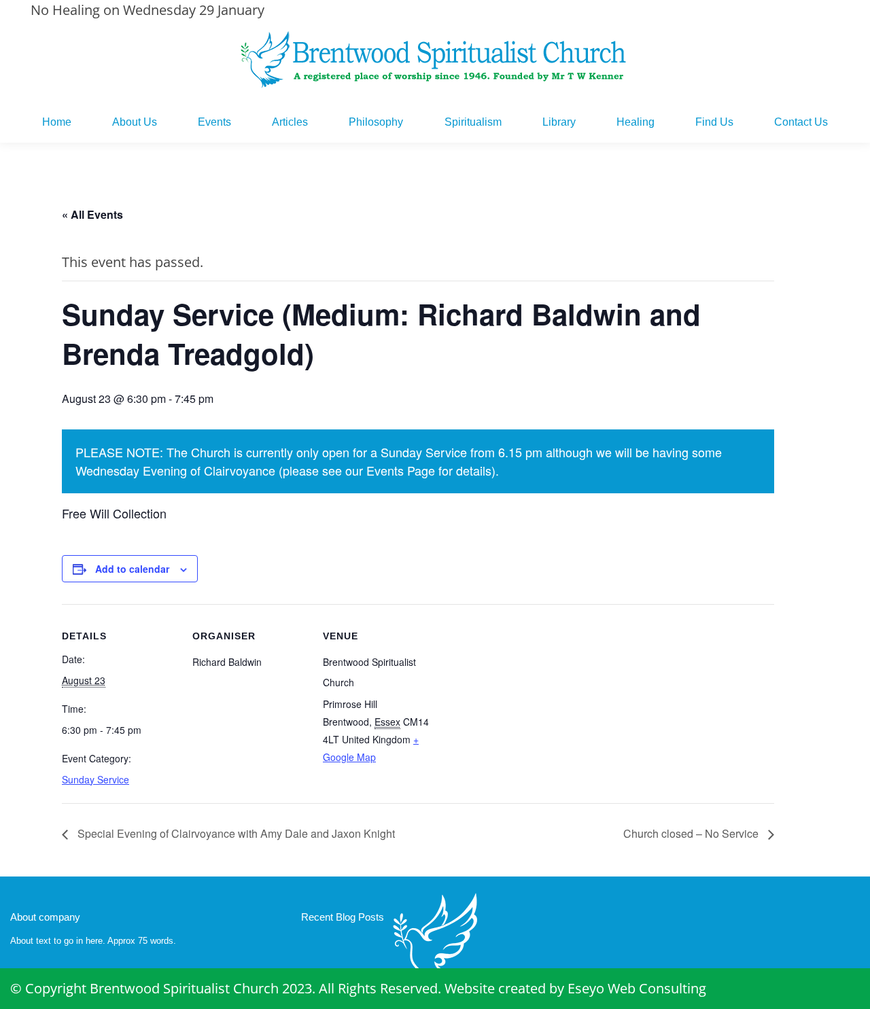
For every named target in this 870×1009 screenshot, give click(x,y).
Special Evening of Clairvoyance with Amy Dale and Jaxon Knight (235, 833)
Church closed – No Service (692, 833)
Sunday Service (95, 779)
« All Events (92, 214)
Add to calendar (132, 569)
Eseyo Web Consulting (637, 988)
